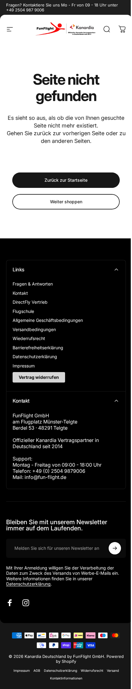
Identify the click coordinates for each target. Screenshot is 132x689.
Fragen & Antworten (33, 283)
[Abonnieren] (115, 548)
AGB (36, 671)
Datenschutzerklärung (35, 356)
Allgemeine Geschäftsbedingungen (48, 320)
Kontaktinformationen (66, 678)
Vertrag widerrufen (39, 377)
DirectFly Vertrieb (30, 302)
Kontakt (20, 293)
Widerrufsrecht (92, 671)
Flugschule (23, 311)
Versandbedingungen (34, 329)
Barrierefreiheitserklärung (38, 347)
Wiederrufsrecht (29, 338)
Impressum (24, 365)
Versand (113, 671)
